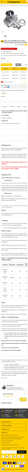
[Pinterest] (10, 456)
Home (2, 5)
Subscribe (21, 452)
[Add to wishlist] (26, 64)
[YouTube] (18, 456)
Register (4, 93)
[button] (18, 64)
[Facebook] (2, 456)
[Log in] (24, 2)
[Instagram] (6, 456)
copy (26, 44)
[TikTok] (14, 456)
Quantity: (3, 58)
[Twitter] (22, 456)
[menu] (2, 2)
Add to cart (6, 64)
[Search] (22, 2)
